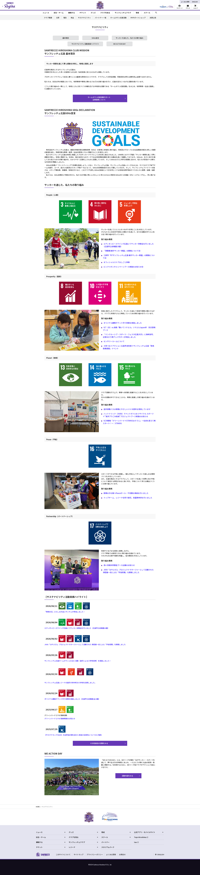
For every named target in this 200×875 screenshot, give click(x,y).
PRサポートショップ (138, 17)
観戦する (39, 842)
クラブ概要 (48, 17)
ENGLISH (195, 2)
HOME (38, 807)
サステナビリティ (84, 17)
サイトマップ (78, 854)
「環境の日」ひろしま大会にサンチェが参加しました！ (64, 612)
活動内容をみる (127, 776)
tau (135, 842)
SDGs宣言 (95, 38)
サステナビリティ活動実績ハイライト (85, 44)
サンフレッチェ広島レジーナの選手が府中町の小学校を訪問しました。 (70, 682)
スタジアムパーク (107, 847)
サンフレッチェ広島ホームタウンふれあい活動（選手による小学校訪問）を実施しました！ (77, 661)
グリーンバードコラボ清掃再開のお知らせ (59, 718)
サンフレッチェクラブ (77, 842)
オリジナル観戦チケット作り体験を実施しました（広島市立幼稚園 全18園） (72, 699)
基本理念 (65, 38)
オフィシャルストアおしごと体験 (117, 262)
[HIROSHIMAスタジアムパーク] (166, 6)
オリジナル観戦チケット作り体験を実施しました (123, 323)
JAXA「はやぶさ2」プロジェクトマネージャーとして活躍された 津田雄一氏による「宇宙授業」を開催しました (85, 644)
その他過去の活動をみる (99, 743)
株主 (72, 17)
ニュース (39, 832)
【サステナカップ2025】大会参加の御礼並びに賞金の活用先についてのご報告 (73, 735)
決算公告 (153, 17)
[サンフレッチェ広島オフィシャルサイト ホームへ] (43, 854)
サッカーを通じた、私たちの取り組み (129, 38)
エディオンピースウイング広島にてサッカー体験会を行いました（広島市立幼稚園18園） (76, 628)
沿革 (57, 17)
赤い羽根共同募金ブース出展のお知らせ (119, 565)
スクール (104, 837)
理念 (65, 17)
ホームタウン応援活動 (118, 17)
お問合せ (122, 854)
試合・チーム (41, 837)
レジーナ (72, 847)
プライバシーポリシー (95, 854)
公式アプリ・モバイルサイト (144, 832)
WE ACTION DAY (119, 44)
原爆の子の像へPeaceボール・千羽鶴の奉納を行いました (126, 493)
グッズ (71, 832)
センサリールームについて (114, 341)
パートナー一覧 (100, 17)
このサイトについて (63, 854)
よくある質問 (185, 2)
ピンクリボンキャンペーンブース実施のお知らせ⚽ (123, 266)
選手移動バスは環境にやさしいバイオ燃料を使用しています (127, 409)
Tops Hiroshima (140, 837)
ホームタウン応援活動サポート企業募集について (99, 98)
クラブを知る (73, 837)
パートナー (105, 842)
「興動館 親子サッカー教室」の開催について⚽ (122, 250)
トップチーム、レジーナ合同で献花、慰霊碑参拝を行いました (128, 497)
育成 (103, 832)
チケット (39, 847)
